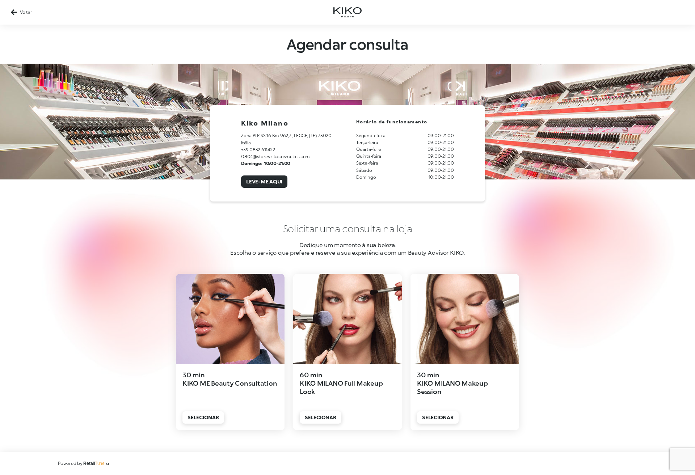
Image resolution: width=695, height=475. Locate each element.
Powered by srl (84, 463)
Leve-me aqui (264, 181)
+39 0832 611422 (258, 149)
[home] (347, 12)
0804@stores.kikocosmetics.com (275, 156)
